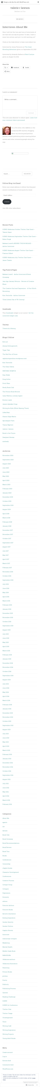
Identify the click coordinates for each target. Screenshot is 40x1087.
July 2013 (6, 734)
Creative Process (8, 880)
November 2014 (8, 667)
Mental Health (7, 947)
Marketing (6, 943)
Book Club (6, 835)
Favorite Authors (8, 905)
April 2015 (6, 646)
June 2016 (6, 588)
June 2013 (6, 738)
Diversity (6, 897)
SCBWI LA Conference (10, 1005)
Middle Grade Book (9, 951)
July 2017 (6, 551)
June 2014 (6, 688)
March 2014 (6, 700)
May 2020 (6, 476)
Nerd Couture (29, 54)
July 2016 (6, 584)
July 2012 (6, 783)
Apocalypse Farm (8, 421)
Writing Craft (7, 1026)
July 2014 (6, 684)
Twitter (6, 325)
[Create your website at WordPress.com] (20, 2)
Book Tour (6, 851)
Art (4, 826)
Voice (4, 1022)
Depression (6, 893)
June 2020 (6, 472)
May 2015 (6, 642)
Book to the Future (9, 433)
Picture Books (7, 972)
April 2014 (6, 696)
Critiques (6, 889)
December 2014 (8, 663)
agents (5, 822)
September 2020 (8, 460)
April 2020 (6, 480)
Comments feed (8, 1065)
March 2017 (6, 563)
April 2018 (6, 513)
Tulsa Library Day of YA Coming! (13, 299)
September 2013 (8, 725)
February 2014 (7, 705)
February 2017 (7, 567)
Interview (6, 934)
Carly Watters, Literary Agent (12, 396)
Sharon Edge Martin (9, 416)
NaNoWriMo (7, 955)
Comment (31, 113)
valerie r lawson (20, 7)
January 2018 (7, 526)
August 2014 (7, 680)
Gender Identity (8, 922)
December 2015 (8, 613)
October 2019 (7, 501)
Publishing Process (9, 988)
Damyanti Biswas (8, 437)
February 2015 (7, 655)
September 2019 (8, 505)
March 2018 (6, 518)
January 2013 (7, 758)
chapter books (7, 868)
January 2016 (7, 609)
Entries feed (7, 1060)
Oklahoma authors (9, 959)
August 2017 (7, 547)
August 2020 (7, 464)
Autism (5, 831)
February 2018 (7, 522)
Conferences (7, 876)
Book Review (7, 847)
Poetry (5, 980)
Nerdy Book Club (8, 387)
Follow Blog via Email (12, 183)
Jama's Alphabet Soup (10, 404)
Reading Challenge (9, 997)
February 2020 (7, 489)
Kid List (5, 342)
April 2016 (6, 597)
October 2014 (7, 671)
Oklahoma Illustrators (10, 964)
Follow (7, 202)
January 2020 (7, 493)
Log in (5, 1056)
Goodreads (9, 313)
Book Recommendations (11, 843)
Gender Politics (8, 926)
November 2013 (8, 717)
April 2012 (6, 796)
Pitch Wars (6, 383)
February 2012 (7, 804)
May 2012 (6, 792)
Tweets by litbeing (9, 328)
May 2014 (6, 692)
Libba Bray (6, 412)
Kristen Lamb (7, 400)
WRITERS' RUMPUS (9, 371)
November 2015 (8, 617)
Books (5, 856)
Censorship (6, 864)
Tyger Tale (6, 350)
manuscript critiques (10, 939)
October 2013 (7, 721)
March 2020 (6, 484)
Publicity (6, 984)
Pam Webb (6, 375)
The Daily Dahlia (8, 367)
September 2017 (8, 543)
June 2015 (6, 638)
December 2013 (8, 713)
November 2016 (8, 572)
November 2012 (8, 767)
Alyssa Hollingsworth (10, 346)
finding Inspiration (9, 918)
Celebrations (7, 860)
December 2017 (8, 530)
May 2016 (6, 592)
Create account (8, 1052)
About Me (6, 818)
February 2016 (7, 605)
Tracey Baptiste (8, 425)
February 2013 (7, 754)
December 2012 (8, 763)
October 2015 (7, 621)
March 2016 (6, 601)
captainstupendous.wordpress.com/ (15, 358)
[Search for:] (12, 174)
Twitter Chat (7, 1009)
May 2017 (6, 555)
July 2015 (6, 634)
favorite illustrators (9, 914)
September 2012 (8, 775)
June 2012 (6, 788)
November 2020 (8, 455)
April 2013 (6, 746)
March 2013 (6, 750)
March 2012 (6, 800)
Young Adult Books (9, 1038)
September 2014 (8, 675)
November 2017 (8, 534)
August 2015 (7, 630)
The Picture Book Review (11, 392)
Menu (21, 19)
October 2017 (7, 538)
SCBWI (5, 1001)
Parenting (6, 968)
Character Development (11, 872)
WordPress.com (8, 1069)
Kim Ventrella (7, 362)
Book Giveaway (8, 839)
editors (5, 901)
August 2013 (7, 729)
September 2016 (8, 580)
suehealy (6, 441)
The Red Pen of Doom (10, 354)
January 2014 (7, 709)
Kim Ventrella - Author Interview (14, 295)
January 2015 (7, 659)
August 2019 (7, 509)
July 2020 (6, 468)
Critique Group (7, 885)
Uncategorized (8, 1017)
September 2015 (8, 626)
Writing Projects (8, 1034)
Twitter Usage (7, 1013)
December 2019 (8, 497)
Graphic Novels (8, 930)
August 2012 (7, 779)
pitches (5, 976)
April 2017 (6, 559)
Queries (5, 993)
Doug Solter (7, 379)
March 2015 (6, 651)
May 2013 (6, 742)
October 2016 (7, 576)
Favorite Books (8, 910)
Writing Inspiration (9, 1030)
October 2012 (7, 771)
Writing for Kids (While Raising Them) (16, 408)
